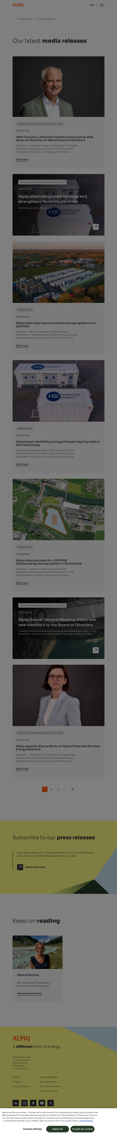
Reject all (57, 1129)
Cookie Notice (86, 1121)
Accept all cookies (82, 1129)
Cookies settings (32, 1129)
